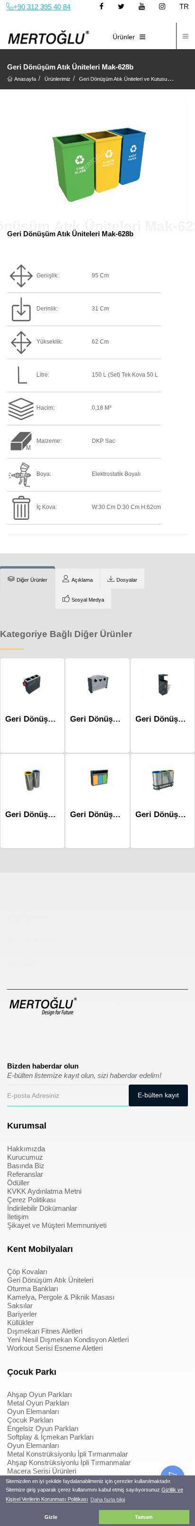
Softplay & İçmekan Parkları (50, 1437)
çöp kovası (27, 917)
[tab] (27, 579)
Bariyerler (22, 1314)
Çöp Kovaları (27, 1271)
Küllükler (20, 1323)
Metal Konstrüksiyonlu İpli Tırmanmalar (67, 1454)
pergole (21, 962)
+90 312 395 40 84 (42, 7)
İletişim (18, 1217)
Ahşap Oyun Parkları (39, 1394)
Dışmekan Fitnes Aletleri (44, 1331)
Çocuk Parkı (30, 893)
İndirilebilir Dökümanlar (42, 1208)
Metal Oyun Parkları (38, 1403)
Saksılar (20, 1306)
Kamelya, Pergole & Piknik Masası (61, 1297)
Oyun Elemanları (33, 1411)
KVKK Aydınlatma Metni (44, 1191)
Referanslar (25, 1174)
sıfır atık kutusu (36, 940)
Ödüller (18, 1183)
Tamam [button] (144, 1517)
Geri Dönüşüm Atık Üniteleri (50, 1280)
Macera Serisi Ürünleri (41, 1471)
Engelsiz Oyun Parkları (43, 1428)
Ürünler (124, 37)
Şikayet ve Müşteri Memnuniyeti (56, 1225)
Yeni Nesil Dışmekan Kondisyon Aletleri (68, 1340)
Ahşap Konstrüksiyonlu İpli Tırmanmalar (69, 1462)
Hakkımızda (26, 1149)
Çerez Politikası (31, 1200)
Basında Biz (25, 1166)
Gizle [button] (50, 1517)
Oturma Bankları (32, 1289)
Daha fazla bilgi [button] (107, 1499)
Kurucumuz (25, 1157)
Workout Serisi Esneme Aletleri (55, 1348)
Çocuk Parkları (30, 1420)
